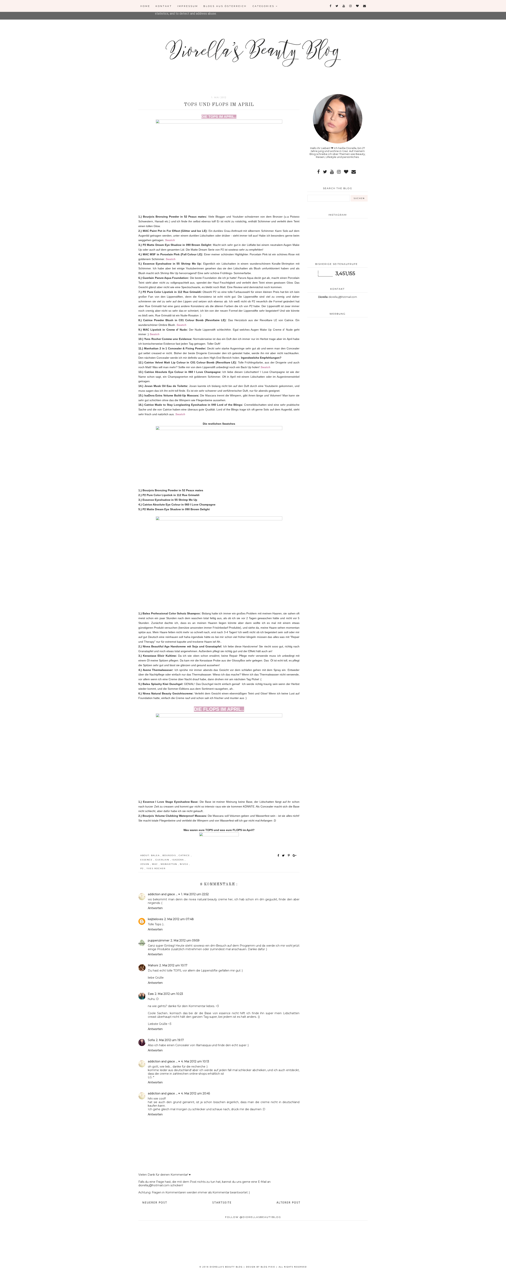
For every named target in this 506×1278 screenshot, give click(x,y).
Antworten (155, 908)
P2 (142, 868)
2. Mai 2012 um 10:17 (173, 965)
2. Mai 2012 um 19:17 (170, 1040)
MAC (155, 864)
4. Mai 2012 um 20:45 (195, 1093)
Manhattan (169, 864)
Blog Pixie (268, 1266)
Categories (264, 6)
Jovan (145, 864)
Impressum (187, 6)
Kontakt (164, 6)
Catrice (185, 855)
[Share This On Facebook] (278, 855)
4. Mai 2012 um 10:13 (195, 1061)
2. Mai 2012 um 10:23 (169, 994)
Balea (156, 855)
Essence (147, 859)
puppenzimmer (158, 940)
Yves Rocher (155, 868)
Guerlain (162, 859)
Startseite (222, 1202)
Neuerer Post (154, 1202)
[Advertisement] (337, 352)
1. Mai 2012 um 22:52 (195, 894)
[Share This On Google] (294, 855)
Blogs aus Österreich (225, 6)
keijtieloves (155, 919)
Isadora (178, 859)
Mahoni (153, 965)
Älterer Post (288, 1202)
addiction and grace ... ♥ (164, 894)
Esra (151, 994)
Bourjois (169, 855)
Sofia (151, 1040)
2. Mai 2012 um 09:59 (185, 940)
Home (145, 6)
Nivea (184, 864)
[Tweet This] (284, 855)
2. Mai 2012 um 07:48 (179, 919)
